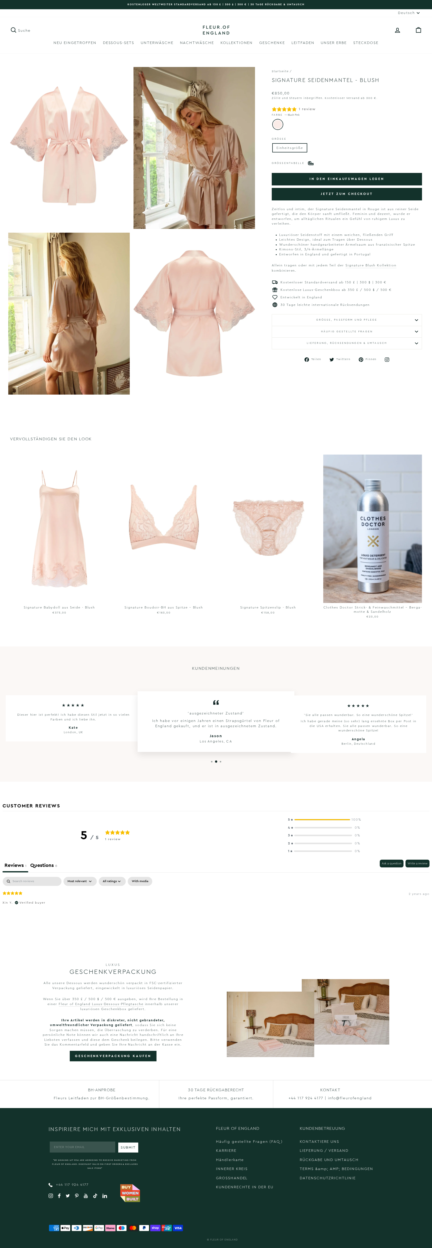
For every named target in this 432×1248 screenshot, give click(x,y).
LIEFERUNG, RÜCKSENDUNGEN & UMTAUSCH (347, 343)
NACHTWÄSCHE (197, 43)
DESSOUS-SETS (118, 43)
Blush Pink (278, 124)
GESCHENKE (272, 43)
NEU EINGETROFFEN (75, 43)
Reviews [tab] (15, 865)
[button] (324, 819)
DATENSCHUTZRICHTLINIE (328, 1178)
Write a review (418, 863)
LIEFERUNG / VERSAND (324, 1151)
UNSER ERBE (334, 43)
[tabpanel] (216, 909)
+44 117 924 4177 (71, 1185)
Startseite (280, 71)
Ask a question (392, 863)
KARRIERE (226, 1151)
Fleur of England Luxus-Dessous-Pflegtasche (101, 1004)
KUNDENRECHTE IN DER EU (245, 1187)
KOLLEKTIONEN (236, 43)
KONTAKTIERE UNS (319, 1142)
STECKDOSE (365, 43)
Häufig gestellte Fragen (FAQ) (249, 1142)
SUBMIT (128, 1147)
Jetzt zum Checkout (347, 193)
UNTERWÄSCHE (157, 43)
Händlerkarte (230, 1160)
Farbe (286, 115)
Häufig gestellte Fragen (347, 331)
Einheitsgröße (289, 147)
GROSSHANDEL (232, 1178)
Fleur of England (224, 1240)
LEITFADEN (303, 43)
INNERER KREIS (232, 1169)
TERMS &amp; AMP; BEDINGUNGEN (336, 1169)
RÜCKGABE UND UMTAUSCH (329, 1160)
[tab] (43, 866)
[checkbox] (140, 881)
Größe (279, 139)
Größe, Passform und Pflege (346, 320)
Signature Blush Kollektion (371, 265)
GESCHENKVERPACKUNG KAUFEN (113, 1056)
